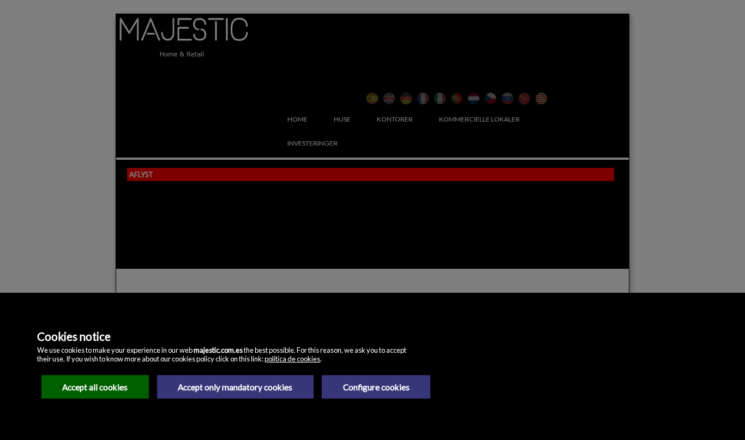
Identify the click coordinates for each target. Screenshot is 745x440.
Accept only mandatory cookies (235, 387)
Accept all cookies (95, 387)
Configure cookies (376, 387)
